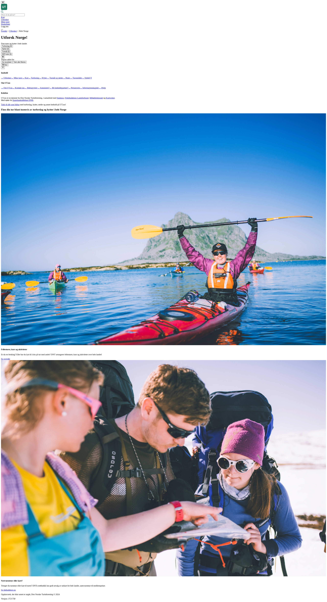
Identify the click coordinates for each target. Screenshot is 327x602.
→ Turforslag (33, 78)
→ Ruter (66, 78)
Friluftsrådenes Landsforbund (77, 98)
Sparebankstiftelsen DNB (23, 100)
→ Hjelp (102, 88)
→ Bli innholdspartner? (58, 88)
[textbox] (13, 15)
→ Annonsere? (43, 88)
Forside (4, 31)
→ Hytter (43, 78)
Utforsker (5, 20)
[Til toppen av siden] (3, 67)
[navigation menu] (2, 29)
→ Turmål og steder (55, 78)
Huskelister (5, 24)
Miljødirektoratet (96, 98)
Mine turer (5, 22)
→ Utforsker (6, 78)
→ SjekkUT (87, 78)
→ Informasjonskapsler (89, 88)
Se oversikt (5, 359)
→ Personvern (74, 88)
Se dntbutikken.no (8, 590)
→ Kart (25, 78)
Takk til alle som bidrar (10, 105)
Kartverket (110, 98)
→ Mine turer (16, 78)
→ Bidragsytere (31, 88)
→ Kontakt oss (18, 88)
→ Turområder (76, 78)
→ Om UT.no (6, 88)
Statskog (60, 98)
